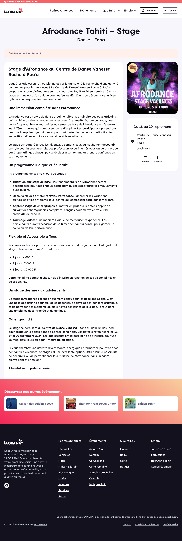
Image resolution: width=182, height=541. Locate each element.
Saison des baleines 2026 (36, 403)
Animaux (63, 484)
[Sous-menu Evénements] (97, 10)
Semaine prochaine (101, 472)
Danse (83, 39)
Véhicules (64, 454)
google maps (143, 148)
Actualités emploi (161, 466)
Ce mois (94, 478)
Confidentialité (170, 524)
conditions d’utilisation (141, 516)
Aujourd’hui (96, 449)
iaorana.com (40, 524)
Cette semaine (98, 466)
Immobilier (65, 449)
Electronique (66, 472)
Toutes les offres (161, 449)
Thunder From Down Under (97, 403)
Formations (158, 454)
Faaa (99, 39)
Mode (61, 460)
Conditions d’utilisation (147, 524)
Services (63, 490)
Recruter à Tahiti (161, 460)
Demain (94, 454)
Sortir (123, 460)
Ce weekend (96, 460)
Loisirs (62, 478)
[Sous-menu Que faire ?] (119, 10)
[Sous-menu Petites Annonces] (74, 10)
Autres (62, 496)
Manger (125, 449)
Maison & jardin (67, 466)
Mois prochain (97, 484)
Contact (127, 524)
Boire (123, 454)
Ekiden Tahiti (146, 403)
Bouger (124, 466)
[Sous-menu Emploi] (135, 10)
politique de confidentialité (110, 516)
